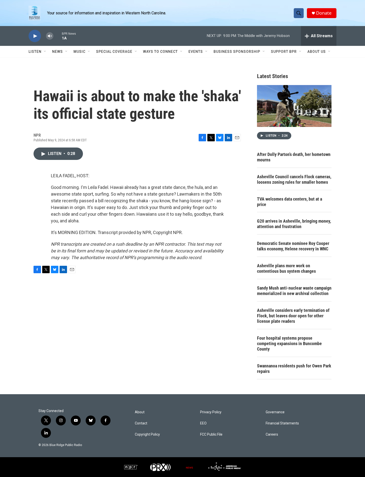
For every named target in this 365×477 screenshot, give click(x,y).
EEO (203, 423)
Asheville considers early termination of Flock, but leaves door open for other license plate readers (293, 316)
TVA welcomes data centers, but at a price (289, 201)
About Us (316, 52)
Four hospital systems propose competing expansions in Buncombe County (289, 343)
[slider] (57, 35)
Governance (275, 412)
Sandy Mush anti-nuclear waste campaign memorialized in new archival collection (294, 290)
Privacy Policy (210, 412)
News (57, 52)
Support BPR (284, 52)
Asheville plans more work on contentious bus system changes (286, 268)
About (140, 412)
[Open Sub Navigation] (45, 52)
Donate (323, 13)
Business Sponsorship (237, 52)
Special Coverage (114, 52)
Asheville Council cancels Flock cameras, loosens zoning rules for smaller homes (294, 179)
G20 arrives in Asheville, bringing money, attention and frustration (294, 223)
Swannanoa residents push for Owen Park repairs (294, 368)
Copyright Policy (147, 434)
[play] (35, 36)
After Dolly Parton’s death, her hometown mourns (293, 157)
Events (195, 52)
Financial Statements (282, 423)
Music (79, 52)
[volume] (49, 36)
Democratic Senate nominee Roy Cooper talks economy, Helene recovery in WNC (293, 246)
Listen (35, 52)
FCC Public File (211, 434)
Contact (141, 423)
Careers (272, 434)
